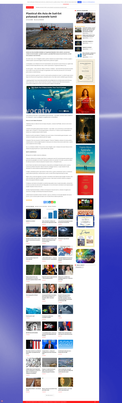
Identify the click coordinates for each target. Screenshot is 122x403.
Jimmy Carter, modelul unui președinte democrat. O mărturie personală (65, 278)
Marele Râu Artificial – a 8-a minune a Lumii (33, 389)
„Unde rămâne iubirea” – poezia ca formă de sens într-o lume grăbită (49, 258)
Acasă (27, 10)
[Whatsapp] (54, 202)
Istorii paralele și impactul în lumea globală (32, 258)
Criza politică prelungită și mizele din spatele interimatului (65, 221)
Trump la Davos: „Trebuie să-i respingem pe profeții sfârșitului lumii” (49, 352)
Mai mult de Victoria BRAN (41, 206)
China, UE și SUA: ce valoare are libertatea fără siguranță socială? (49, 221)
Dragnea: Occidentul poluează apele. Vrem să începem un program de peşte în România (48, 370)
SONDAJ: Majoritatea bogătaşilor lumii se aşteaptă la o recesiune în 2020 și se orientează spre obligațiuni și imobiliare (33, 371)
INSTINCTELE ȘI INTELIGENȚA (32, 332)
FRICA (59, 316)
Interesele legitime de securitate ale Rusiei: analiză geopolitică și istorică (65, 259)
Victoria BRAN (30, 19)
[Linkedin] (49, 202)
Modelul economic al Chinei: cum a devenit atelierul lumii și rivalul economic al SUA (49, 240)
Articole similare (30, 206)
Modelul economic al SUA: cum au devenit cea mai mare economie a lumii (51, 7)
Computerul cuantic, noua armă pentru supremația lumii (65, 389)
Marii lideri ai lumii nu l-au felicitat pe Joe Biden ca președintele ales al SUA (33, 352)
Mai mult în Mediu (52, 206)
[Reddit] (52, 202)
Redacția (51, 401)
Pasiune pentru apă (30, 316)
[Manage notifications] (2, 401)
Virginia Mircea (85, 33)
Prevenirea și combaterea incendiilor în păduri (47, 316)
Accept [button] (79, 2)
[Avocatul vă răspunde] (85, 18)
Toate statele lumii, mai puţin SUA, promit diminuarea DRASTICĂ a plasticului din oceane (65, 370)
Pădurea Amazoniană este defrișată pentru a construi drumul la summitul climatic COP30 (33, 278)
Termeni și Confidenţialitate (88, 2)
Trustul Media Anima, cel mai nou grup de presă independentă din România (49, 334)
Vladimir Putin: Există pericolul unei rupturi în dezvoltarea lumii (65, 333)
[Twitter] (47, 202)
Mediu (30, 10)
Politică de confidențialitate (43, 401)
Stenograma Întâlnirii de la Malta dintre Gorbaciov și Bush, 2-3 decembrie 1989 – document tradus (49, 297)
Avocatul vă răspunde (82, 10)
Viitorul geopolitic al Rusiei (32, 295)
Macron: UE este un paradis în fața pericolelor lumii (49, 389)
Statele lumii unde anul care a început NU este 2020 (64, 351)
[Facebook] (45, 202)
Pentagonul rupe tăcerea (63, 238)
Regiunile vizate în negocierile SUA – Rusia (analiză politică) (49, 277)
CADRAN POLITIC (34, 401)
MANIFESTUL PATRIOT (30, 221)
